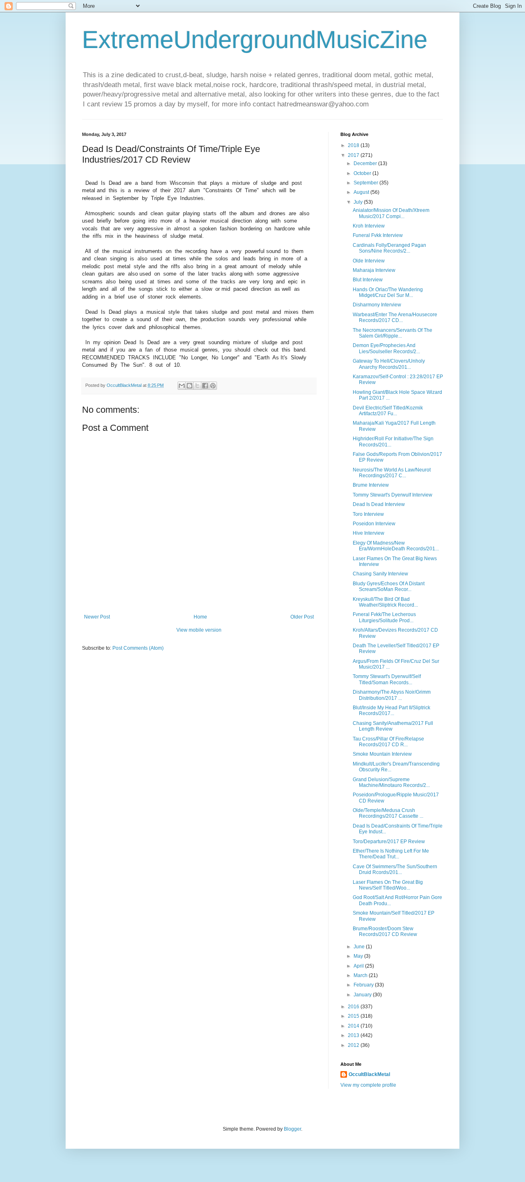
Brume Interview (371, 485)
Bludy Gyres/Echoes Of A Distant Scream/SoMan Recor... (389, 586)
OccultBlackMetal (369, 1074)
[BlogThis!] (189, 386)
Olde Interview (369, 261)
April (359, 966)
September (366, 183)
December (366, 163)
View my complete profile (368, 1085)
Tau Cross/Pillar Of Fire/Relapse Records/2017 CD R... (388, 741)
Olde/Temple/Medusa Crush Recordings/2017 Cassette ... (388, 813)
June (360, 947)
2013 (354, 1035)
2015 (354, 1016)
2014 (354, 1026)
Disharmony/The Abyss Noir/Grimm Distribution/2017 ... (392, 695)
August (362, 192)
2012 (354, 1045)
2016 (354, 1007)
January (363, 995)
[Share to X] (197, 386)
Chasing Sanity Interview (380, 574)
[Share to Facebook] (205, 386)
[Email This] (182, 386)
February (364, 985)
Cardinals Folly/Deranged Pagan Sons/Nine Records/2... (389, 248)
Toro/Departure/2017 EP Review (389, 841)
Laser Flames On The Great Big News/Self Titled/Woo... (388, 885)
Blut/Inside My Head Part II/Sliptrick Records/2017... (391, 710)
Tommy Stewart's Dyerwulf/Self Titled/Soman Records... (387, 679)
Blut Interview (368, 280)
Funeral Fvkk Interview (378, 235)
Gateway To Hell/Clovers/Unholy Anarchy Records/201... (389, 364)
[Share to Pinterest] (213, 386)
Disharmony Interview (377, 305)
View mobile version (198, 630)
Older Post (302, 617)
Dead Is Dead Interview (379, 504)
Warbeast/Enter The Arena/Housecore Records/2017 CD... (395, 317)
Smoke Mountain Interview (382, 754)
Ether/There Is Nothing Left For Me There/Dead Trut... (391, 854)
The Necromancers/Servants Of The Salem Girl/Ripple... (392, 333)
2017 (354, 155)
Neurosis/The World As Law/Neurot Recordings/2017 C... (392, 472)
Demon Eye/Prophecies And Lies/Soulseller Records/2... (386, 348)
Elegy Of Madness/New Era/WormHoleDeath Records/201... (396, 546)
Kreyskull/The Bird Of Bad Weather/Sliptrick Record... (385, 602)
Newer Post (97, 617)
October (363, 173)
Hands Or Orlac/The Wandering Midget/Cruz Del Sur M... (388, 292)
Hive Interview (368, 533)
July (359, 202)
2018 (354, 145)
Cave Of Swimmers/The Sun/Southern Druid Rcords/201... (395, 869)
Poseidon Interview (374, 524)
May (359, 956)
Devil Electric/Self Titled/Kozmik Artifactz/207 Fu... (388, 410)
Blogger (292, 1129)
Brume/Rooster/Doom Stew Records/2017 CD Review (385, 931)
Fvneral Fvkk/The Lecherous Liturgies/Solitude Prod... (384, 617)
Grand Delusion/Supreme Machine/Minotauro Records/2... (391, 782)
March (361, 975)
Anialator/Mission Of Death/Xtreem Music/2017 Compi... (391, 213)
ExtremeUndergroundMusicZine (254, 39)
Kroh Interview (369, 226)
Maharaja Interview (374, 270)
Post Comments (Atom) (138, 648)
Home (200, 617)
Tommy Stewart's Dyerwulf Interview (392, 495)
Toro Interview (368, 514)
